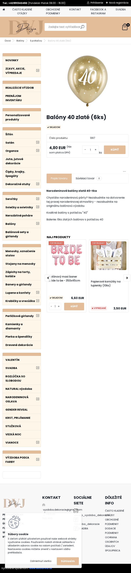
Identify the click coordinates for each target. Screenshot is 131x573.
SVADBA (121, 9)
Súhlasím (68, 561)
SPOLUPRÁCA (112, 550)
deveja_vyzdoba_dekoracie (92, 515)
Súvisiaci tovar (88, 178)
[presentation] (48, 277)
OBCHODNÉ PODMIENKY (53, 11)
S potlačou (36, 40)
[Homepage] (4, 9)
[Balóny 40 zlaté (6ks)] (87, 80)
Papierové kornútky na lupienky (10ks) (106, 283)
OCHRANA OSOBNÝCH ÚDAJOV (112, 542)
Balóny (20, 40)
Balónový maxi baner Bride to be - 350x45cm (64, 278)
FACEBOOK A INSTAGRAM (98, 11)
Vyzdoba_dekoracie (87, 524)
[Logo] (26, 26)
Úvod (8, 40)
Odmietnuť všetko (40, 561)
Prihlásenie (97, 2)
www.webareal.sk (40, 568)
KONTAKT (75, 9)
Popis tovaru (59, 178)
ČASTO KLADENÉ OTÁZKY (22, 11)
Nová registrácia (118, 2)
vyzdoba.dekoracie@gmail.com (62, 509)
